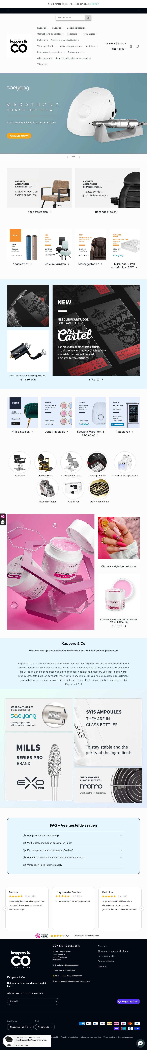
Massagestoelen (88, 264)
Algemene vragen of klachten (113, 951)
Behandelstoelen (106, 211)
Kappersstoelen (38, 211)
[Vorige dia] (67, 157)
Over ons (102, 946)
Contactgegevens (125, 1037)
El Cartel (94, 379)
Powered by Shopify (35, 1037)
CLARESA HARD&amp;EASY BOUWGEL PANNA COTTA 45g (118, 620)
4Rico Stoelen (21, 431)
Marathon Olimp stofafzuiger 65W (123, 265)
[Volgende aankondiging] (139, 10)
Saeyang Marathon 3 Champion (90, 433)
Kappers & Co (20, 1037)
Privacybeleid (52, 1037)
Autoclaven (123, 431)
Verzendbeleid (109, 1037)
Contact (102, 966)
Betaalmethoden (106, 961)
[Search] (88, 17)
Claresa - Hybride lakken (117, 566)
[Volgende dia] (80, 157)
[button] (43, 28)
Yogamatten (21, 264)
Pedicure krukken (55, 264)
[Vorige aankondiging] (8, 10)
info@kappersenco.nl (70, 965)
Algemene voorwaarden (91, 1037)
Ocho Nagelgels (55, 431)
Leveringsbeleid (106, 956)
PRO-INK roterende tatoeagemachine (28, 375)
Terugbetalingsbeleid (69, 1037)
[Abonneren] (55, 1001)
